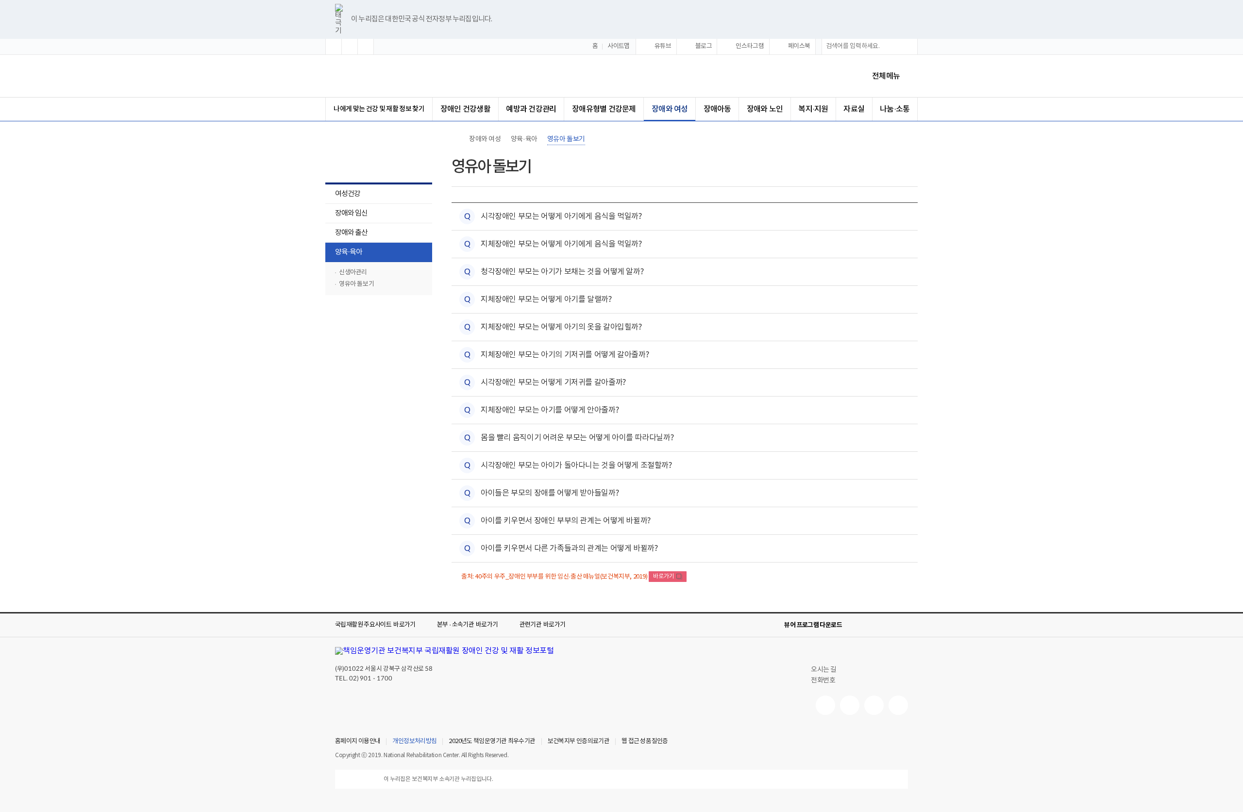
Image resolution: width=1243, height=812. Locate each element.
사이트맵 (618, 46)
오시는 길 (824, 670)
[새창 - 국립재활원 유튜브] (825, 705)
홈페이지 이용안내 (357, 741)
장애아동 (717, 109)
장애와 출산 (346, 234)
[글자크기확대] (333, 46)
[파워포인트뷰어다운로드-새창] (871, 625)
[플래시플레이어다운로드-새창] (902, 625)
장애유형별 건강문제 (604, 109)
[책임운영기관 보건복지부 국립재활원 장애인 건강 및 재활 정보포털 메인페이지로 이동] (444, 650)
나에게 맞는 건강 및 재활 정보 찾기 (379, 109)
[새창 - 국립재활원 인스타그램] (874, 705)
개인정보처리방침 (414, 741)
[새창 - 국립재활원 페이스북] (898, 705)
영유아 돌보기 (356, 284)
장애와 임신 (346, 214)
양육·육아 (343, 253)
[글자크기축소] (365, 46)
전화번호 (823, 680)
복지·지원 (813, 109)
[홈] (456, 139)
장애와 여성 (670, 109)
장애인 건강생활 (465, 109)
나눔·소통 (894, 109)
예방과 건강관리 (531, 109)
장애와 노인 (765, 109)
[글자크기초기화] (349, 46)
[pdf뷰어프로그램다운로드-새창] (886, 625)
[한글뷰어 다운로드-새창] (855, 625)
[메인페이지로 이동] (417, 76)
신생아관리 (353, 272)
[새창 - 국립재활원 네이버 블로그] (849, 705)
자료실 (853, 109)
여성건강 (342, 195)
